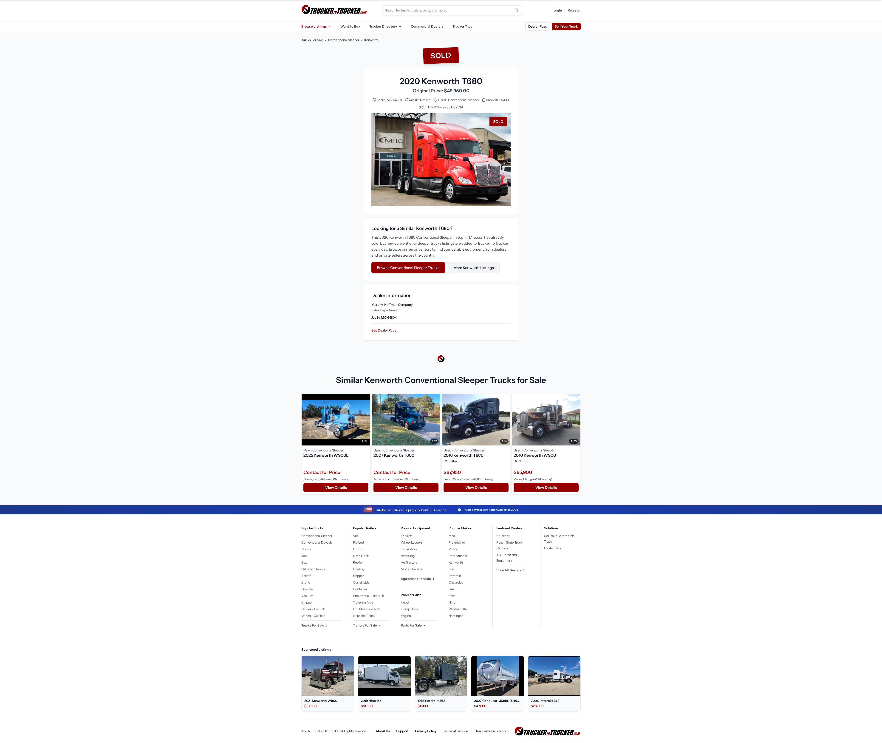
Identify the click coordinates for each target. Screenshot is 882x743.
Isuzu (452, 589)
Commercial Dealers (427, 26)
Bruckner (502, 536)
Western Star (458, 609)
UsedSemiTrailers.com (492, 731)
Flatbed (358, 542)
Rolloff (306, 576)
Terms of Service (455, 731)
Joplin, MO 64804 (389, 100)
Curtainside (361, 582)
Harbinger (456, 616)
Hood (405, 602)
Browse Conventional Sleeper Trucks (408, 267)
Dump (306, 549)
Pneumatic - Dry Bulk (368, 596)
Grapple (307, 589)
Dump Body (409, 609)
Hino (452, 602)
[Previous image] (306, 419)
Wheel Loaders (412, 542)
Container (360, 589)
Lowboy (358, 569)
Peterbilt (455, 576)
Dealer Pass (537, 26)
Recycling (408, 556)
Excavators (409, 549)
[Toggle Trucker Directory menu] (400, 26)
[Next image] (365, 419)
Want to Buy (350, 26)
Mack (452, 536)
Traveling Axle (363, 602)
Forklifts (407, 536)
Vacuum (307, 596)
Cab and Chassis (313, 569)
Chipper (307, 602)
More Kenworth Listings (473, 267)
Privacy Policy (426, 731)
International (458, 556)
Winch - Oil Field (313, 616)
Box (304, 562)
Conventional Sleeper (343, 40)
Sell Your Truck (566, 26)
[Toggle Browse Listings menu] (329, 26)
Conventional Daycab (316, 542)
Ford (452, 569)
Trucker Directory (383, 26)
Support (402, 731)
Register (574, 10)
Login (558, 10)
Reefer (358, 562)
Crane (305, 582)
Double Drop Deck (366, 609)
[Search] (516, 10)
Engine (406, 616)
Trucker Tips (462, 26)
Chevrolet (456, 582)
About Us (383, 731)
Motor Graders (411, 569)
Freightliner (457, 542)
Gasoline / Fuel (363, 616)
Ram (452, 596)
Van (356, 536)
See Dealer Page (383, 330)
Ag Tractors (409, 562)
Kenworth (371, 40)
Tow (304, 556)
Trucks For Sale (312, 40)
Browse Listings (314, 26)
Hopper (358, 576)
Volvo (453, 549)
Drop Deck (361, 556)
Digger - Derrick (313, 609)
